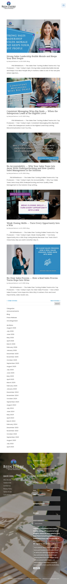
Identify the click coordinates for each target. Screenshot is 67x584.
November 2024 (12, 395)
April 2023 (10, 447)
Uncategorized (12, 321)
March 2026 (11, 344)
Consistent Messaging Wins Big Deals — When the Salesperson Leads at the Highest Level (32, 112)
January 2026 (12, 350)
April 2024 (10, 418)
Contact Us (7, 485)
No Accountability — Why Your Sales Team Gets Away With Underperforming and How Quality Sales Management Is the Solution (31, 168)
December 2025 (12, 354)
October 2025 (12, 360)
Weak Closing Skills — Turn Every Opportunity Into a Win (33, 224)
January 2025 (12, 389)
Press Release (12, 318)
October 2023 (12, 434)
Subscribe (36, 568)
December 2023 (12, 428)
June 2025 (10, 373)
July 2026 (10, 331)
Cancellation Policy (9, 494)
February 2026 (12, 347)
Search (57, 303)
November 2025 (12, 357)
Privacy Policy (7, 488)
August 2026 (11, 328)
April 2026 (10, 341)
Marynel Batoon (13, 61)
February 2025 (12, 386)
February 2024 (12, 424)
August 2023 (11, 440)
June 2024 (10, 411)
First (34, 490)
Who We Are (7, 479)
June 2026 (10, 334)
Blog (28, 61)
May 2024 (10, 415)
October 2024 (12, 399)
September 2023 (13, 437)
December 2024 (12, 392)
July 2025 (10, 370)
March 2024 (11, 421)
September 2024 (13, 402)
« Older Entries (12, 301)
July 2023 (10, 444)
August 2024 (11, 405)
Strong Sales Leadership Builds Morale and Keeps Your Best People (32, 57)
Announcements (13, 311)
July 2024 (10, 408)
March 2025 (11, 382)
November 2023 (12, 431)
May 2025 (10, 376)
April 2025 (10, 379)
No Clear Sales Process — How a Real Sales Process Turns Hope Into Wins (32, 279)
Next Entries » (55, 301)
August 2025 (11, 366)
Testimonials (7, 482)
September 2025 (13, 363)
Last (48, 490)
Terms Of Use (7, 491)
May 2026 (10, 338)
